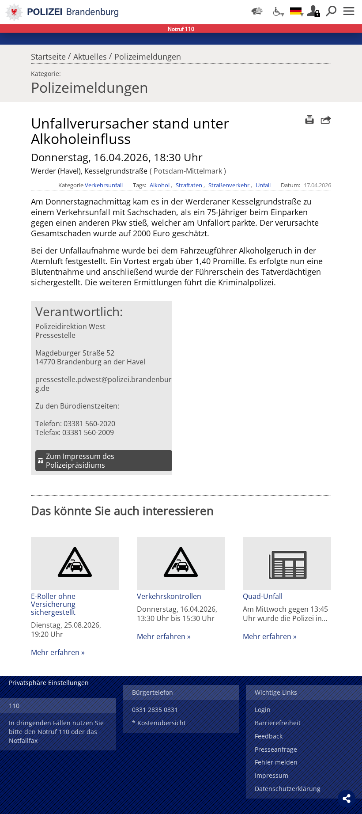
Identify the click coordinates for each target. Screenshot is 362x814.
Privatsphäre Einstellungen (49, 682)
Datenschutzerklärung (288, 788)
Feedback (269, 736)
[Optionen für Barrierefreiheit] (276, 11)
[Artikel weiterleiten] (323, 119)
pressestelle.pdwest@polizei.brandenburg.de (103, 384)
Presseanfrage (276, 749)
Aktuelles (90, 54)
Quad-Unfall (263, 596)
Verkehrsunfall (104, 185)
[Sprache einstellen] (295, 11)
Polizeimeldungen (147, 54)
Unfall (263, 185)
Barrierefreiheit (278, 723)
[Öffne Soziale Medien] (346, 798)
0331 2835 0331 (155, 709)
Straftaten (189, 185)
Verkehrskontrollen (169, 596)
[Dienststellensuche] (257, 11)
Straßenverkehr (228, 185)
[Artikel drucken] (308, 119)
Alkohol (160, 185)
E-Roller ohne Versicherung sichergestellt (53, 604)
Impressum (271, 775)
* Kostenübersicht (159, 723)
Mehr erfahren (55, 652)
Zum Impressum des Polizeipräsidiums (80, 460)
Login (263, 709)
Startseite (48, 54)
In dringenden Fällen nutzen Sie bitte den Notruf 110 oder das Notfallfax (56, 732)
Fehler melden (276, 762)
